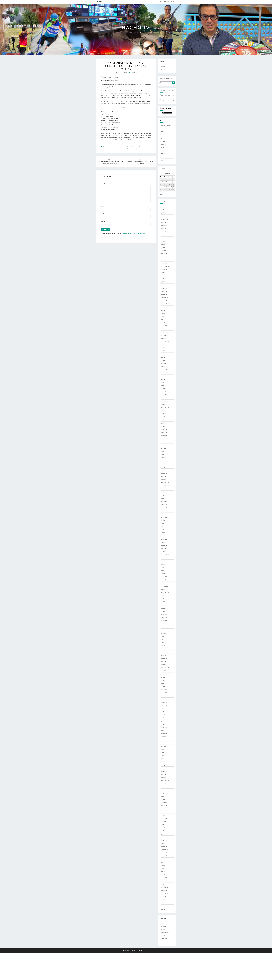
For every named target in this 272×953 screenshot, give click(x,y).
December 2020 (164, 398)
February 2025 (164, 250)
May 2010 (163, 793)
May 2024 (163, 278)
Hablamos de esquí (165, 932)
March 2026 (163, 216)
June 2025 (163, 238)
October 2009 (164, 815)
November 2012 (164, 699)
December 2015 (164, 583)
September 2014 (165, 630)
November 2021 (164, 373)
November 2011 (164, 736)
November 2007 (164, 887)
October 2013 (164, 664)
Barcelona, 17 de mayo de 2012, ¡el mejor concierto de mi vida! (140, 161)
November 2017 (164, 511)
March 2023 (163, 322)
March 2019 (163, 464)
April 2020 (163, 423)
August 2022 (164, 344)
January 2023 (164, 329)
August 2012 (164, 708)
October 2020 (164, 404)
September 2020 (165, 407)
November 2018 (164, 476)
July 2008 (163, 862)
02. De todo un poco (165, 128)
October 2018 (164, 479)
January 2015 (164, 617)
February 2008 (164, 878)
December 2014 (164, 620)
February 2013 (164, 689)
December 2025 (164, 219)
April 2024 (163, 282)
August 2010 (164, 783)
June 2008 (163, 865)
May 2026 (163, 209)
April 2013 (163, 683)
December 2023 (164, 294)
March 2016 (163, 573)
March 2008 (163, 874)
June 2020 (163, 416)
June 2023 (163, 313)
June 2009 (163, 827)
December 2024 (164, 257)
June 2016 (163, 564)
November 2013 (164, 661)
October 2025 (164, 225)
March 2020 (163, 426)
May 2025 (163, 241)
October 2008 (164, 852)
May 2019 (163, 457)
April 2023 (163, 319)
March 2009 (163, 837)
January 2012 (164, 730)
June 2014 (163, 639)
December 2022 (164, 332)
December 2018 (164, 473)
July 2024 (163, 272)
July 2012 (163, 711)
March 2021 (163, 388)
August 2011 (164, 746)
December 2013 (164, 658)
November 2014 (164, 623)
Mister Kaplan (164, 938)
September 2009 (165, 818)
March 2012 (163, 724)
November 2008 (164, 849)
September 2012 (165, 705)
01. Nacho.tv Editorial (166, 125)
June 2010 (163, 790)
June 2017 (163, 526)
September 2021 (165, 376)
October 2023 (164, 300)
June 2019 (163, 454)
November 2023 (164, 297)
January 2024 (164, 291)
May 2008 (163, 868)
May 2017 (163, 529)
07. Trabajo (163, 144)
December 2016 (164, 545)
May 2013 (163, 680)
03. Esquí (163, 132)
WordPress (139, 950)
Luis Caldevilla (164, 935)
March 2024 (163, 285)
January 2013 (164, 692)
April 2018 (163, 498)
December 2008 (164, 846)
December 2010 (164, 771)
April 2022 (163, 357)
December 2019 (164, 435)
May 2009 (163, 830)
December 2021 (164, 369)
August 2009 (164, 821)
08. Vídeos (163, 147)
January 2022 (164, 366)
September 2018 (165, 482)
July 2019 (163, 451)
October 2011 (164, 740)
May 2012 (163, 718)
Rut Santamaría (164, 941)
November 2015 (164, 586)
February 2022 (164, 363)
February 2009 (164, 840)
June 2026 (163, 206)
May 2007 (163, 906)
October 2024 (164, 263)
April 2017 (163, 532)
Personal (173, 1)
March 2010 (163, 799)
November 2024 (164, 260)
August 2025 (164, 231)
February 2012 (164, 727)
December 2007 (164, 884)
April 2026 (163, 213)
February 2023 (164, 326)
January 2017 (164, 542)
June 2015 (163, 601)
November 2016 (164, 548)
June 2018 (163, 492)
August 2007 (164, 896)
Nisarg (149, 950)
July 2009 (163, 824)
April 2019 (163, 460)
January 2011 (164, 768)
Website (103, 221)
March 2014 (163, 649)
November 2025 (164, 222)
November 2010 (164, 774)
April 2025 (163, 244)
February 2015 (164, 614)
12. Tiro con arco (165, 160)
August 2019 (164, 448)
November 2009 (164, 812)
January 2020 (164, 432)
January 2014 (164, 655)
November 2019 (164, 438)
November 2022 (164, 335)
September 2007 (165, 893)
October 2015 (164, 589)
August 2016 (164, 558)
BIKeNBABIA (164, 926)
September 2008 (165, 856)
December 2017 (164, 507)
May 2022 (163, 354)
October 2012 (164, 702)
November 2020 (164, 401)
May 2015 (163, 605)
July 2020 (163, 413)
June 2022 (163, 351)
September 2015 (165, 592)
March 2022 (163, 360)
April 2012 (163, 721)
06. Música (105, 147)
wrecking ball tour (134, 149)
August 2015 (164, 595)
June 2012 (163, 714)
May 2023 (163, 316)
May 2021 (163, 382)
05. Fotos (163, 138)
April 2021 (163, 385)
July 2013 (163, 674)
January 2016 (164, 580)
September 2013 (165, 667)
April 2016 (163, 570)
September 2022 (165, 341)
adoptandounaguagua (166, 923)
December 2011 (164, 733)
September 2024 (165, 266)
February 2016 (164, 576)
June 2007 (163, 903)
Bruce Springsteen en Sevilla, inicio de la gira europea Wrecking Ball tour (111, 161)
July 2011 (163, 749)
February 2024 (164, 288)
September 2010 (165, 780)
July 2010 (163, 787)
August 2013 (164, 670)
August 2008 (164, 859)
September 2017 (165, 517)
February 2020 (164, 429)
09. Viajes (163, 150)
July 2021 (163, 379)
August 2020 (164, 410)
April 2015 (163, 608)
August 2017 (164, 520)
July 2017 (163, 523)
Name (103, 206)
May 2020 (163, 420)
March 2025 (163, 247)
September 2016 (165, 554)
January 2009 (164, 843)
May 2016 (163, 567)
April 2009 (163, 834)
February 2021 (164, 391)
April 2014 (163, 645)
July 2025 (163, 235)
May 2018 (163, 495)
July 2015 (163, 598)
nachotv (126, 72)
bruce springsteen (133, 147)
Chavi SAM (163, 929)
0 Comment (134, 72)
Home (161, 1)
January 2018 (164, 504)
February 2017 (164, 539)
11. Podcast (163, 157)
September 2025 (165, 228)
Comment (104, 183)
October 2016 (164, 551)
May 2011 (163, 755)
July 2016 (163, 561)
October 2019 (164, 442)
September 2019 (165, 445)
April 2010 (163, 796)
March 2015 (163, 611)
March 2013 (163, 686)
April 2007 (163, 909)
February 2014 (164, 652)
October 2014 (164, 627)
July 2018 (163, 489)
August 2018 (164, 485)
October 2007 (164, 890)
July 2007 (163, 899)
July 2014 (163, 636)
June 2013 (163, 677)
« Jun (161, 194)
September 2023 (165, 304)
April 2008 (163, 871)
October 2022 (164, 338)
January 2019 (164, 470)
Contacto (166, 1)
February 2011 (164, 765)
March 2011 (163, 761)
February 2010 (164, 802)
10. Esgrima (163, 154)
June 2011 (163, 752)
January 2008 (164, 881)
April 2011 (163, 758)
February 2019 (164, 467)
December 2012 (164, 696)
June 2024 (163, 275)
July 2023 (163, 310)
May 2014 (163, 642)
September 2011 (165, 743)
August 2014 (164, 633)
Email (103, 214)
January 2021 (164, 395)
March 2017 (163, 536)
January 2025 (164, 253)
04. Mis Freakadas (165, 135)
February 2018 (164, 501)
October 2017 (164, 514)
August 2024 (164, 269)
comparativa (142, 147)
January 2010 (164, 805)
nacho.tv (100, 2)
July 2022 (163, 347)
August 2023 (164, 307)
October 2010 (164, 777)
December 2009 (164, 809)
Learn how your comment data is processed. (133, 233)
